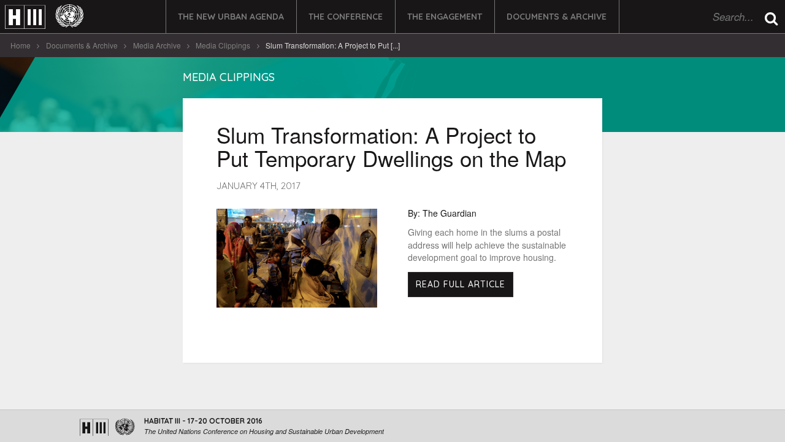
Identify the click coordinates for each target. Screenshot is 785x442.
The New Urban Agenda (231, 16)
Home (20, 45)
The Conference (345, 16)
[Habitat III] (44, 17)
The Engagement (444, 16)
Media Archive (157, 45)
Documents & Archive (557, 16)
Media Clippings (223, 45)
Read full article (460, 284)
